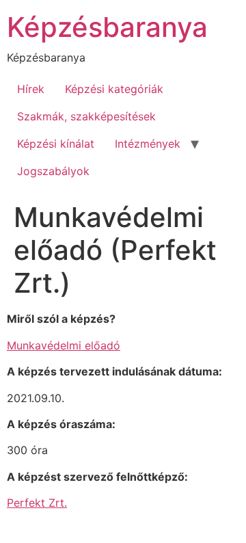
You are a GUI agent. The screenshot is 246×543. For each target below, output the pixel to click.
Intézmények (147, 143)
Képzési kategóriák (114, 89)
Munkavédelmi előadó (63, 345)
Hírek (30, 89)
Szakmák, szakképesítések (86, 116)
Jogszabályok (53, 171)
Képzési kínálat (55, 143)
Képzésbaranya (107, 27)
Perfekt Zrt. (37, 502)
